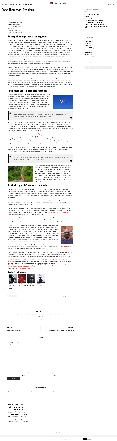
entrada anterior (10, 327)
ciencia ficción (12, 296)
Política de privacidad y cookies (94, 20)
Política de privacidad (58, 375)
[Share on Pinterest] (71, 296)
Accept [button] (84, 439)
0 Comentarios (16, 404)
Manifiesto (89, 18)
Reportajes (87, 52)
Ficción (86, 43)
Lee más (89, 439)
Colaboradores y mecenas (93, 14)
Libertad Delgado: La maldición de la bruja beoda (61, 330)
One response (27, 14)
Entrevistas (87, 41)
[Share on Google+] (68, 296)
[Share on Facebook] (63, 296)
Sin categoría (88, 57)
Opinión (86, 50)
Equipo (87, 16)
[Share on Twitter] (66, 296)
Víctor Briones (7, 14)
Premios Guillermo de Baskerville (23, 4)
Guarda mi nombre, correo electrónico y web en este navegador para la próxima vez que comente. (30, 375)
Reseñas (17, 14)
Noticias (86, 45)
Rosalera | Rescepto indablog (14, 342)
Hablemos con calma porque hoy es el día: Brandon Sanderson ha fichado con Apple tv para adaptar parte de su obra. (17, 412)
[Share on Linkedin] (73, 296)
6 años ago (9, 344)
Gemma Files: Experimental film (15, 330)
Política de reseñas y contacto (94, 22)
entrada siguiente (70, 327)
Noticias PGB (88, 48)
